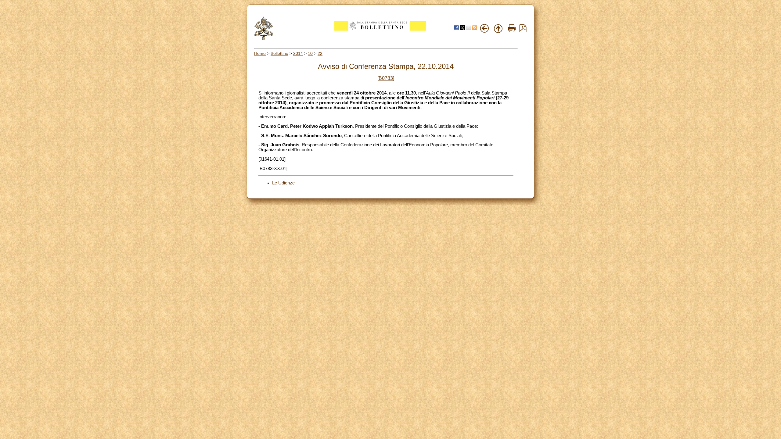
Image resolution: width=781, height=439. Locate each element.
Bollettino (279, 53)
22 (320, 53)
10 (310, 53)
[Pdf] (523, 30)
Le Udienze (283, 182)
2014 (298, 53)
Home (260, 53)
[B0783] (385, 78)
